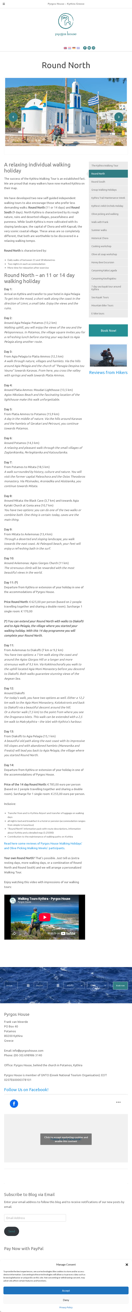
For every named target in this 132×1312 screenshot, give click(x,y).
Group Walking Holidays (104, 189)
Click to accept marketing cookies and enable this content (66, 1139)
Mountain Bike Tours (102, 305)
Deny (66, 1300)
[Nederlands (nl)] (69, 48)
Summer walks (99, 230)
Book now (120, 985)
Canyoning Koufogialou (103, 278)
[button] (127, 1264)
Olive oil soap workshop (104, 254)
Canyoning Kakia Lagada (104, 270)
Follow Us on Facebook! (26, 1089)
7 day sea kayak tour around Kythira (106, 288)
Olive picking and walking (104, 214)
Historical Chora (99, 238)
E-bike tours (97, 313)
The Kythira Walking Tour (104, 165)
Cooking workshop (101, 246)
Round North (98, 173)
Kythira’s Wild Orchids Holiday (107, 206)
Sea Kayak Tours (100, 297)
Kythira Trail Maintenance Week (108, 197)
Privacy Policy (66, 1307)
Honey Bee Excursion (102, 262)
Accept (66, 1290)
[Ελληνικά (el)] (78, 48)
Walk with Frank (99, 222)
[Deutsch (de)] (73, 48)
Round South (98, 181)
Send (11, 1231)
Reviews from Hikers (108, 372)
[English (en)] (65, 48)
